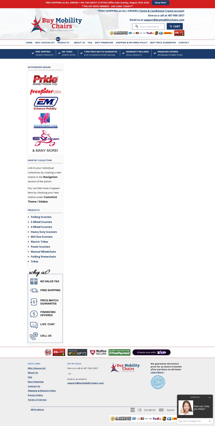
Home (29, 42)
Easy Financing (104, 42)
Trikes (34, 261)
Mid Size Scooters (42, 236)
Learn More (157, 372)
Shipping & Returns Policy (132, 42)
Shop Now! (160, 2)
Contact (183, 42)
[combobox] (151, 26)
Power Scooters (40, 246)
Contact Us (34, 386)
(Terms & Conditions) (152, 11)
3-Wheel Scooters (41, 222)
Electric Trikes (39, 241)
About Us (79, 42)
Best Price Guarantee (163, 42)
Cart (176, 26)
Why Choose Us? (45, 42)
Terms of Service (37, 399)
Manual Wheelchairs (43, 251)
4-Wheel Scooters (41, 227)
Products (63, 42)
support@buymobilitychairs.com (164, 20)
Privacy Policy (35, 395)
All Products (37, 409)
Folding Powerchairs (43, 256)
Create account (174, 11)
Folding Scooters (41, 217)
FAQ (90, 42)
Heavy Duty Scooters (44, 232)
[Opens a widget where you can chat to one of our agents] (195, 409)
